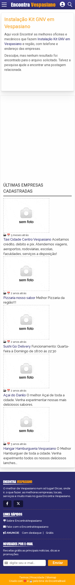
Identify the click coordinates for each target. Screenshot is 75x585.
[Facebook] (7, 503)
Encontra (33, 4)
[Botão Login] (62, 4)
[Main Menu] (4, 4)
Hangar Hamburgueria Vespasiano (30, 449)
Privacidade (37, 577)
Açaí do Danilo (15, 395)
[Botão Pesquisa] (71, 4)
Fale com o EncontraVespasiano (27, 526)
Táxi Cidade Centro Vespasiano (27, 239)
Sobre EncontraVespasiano (24, 520)
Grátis (49, 532)
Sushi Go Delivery (17, 346)
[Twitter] (18, 503)
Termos (23, 577)
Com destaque (32, 532)
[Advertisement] (37, 135)
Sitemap (51, 577)
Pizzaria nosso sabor (19, 298)
